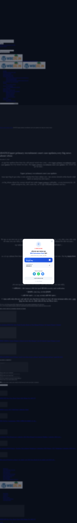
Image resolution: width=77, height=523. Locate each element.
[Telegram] (34, 273)
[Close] (52, 241)
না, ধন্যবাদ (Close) (38, 281)
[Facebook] (42, 273)
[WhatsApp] (38, 273)
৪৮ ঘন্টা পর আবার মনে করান (38, 278)
